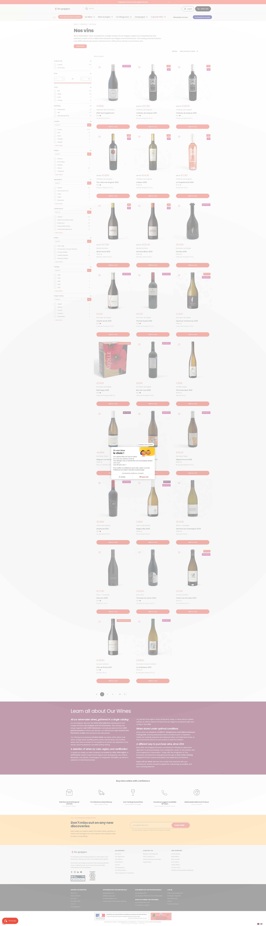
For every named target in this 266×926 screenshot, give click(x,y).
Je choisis (122, 477)
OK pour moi (143, 477)
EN (261, 924)
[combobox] (260, 924)
